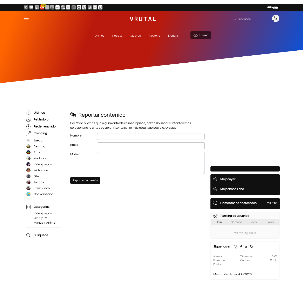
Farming (39, 146)
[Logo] (143, 18)
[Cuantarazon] (31, 7)
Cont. (273, 260)
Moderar (173, 35)
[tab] (219, 222)
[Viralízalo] (84, 7)
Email (74, 144)
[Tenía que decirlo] (74, 7)
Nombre (76, 135)
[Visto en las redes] (37, 7)
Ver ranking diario (245, 233)
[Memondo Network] (273, 7)
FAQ (274, 256)
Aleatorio (154, 35)
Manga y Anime (44, 222)
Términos (246, 256)
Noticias (117, 35)
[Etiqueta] (28, 140)
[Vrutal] (42, 7)
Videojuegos (43, 164)
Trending (40, 133)
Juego (38, 140)
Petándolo (41, 119)
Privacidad (219, 260)
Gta (36, 176)
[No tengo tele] (63, 7)
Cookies (245, 260)
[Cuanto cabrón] (57, 7)
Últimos (99, 35)
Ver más (272, 203)
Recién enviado (45, 126)
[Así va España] (52, 7)
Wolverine (41, 170)
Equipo (217, 264)
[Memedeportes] (47, 7)
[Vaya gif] (68, 7)
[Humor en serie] (100, 7)
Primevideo (42, 188)
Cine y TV (40, 218)
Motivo (75, 154)
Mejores (135, 35)
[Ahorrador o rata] (90, 7)
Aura (37, 152)
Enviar (203, 35)
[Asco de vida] (26, 7)
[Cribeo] (79, 7)
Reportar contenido (85, 180)
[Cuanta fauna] (95, 7)
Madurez (40, 158)
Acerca (217, 256)
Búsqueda (41, 235)
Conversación (44, 194)
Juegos (39, 182)
